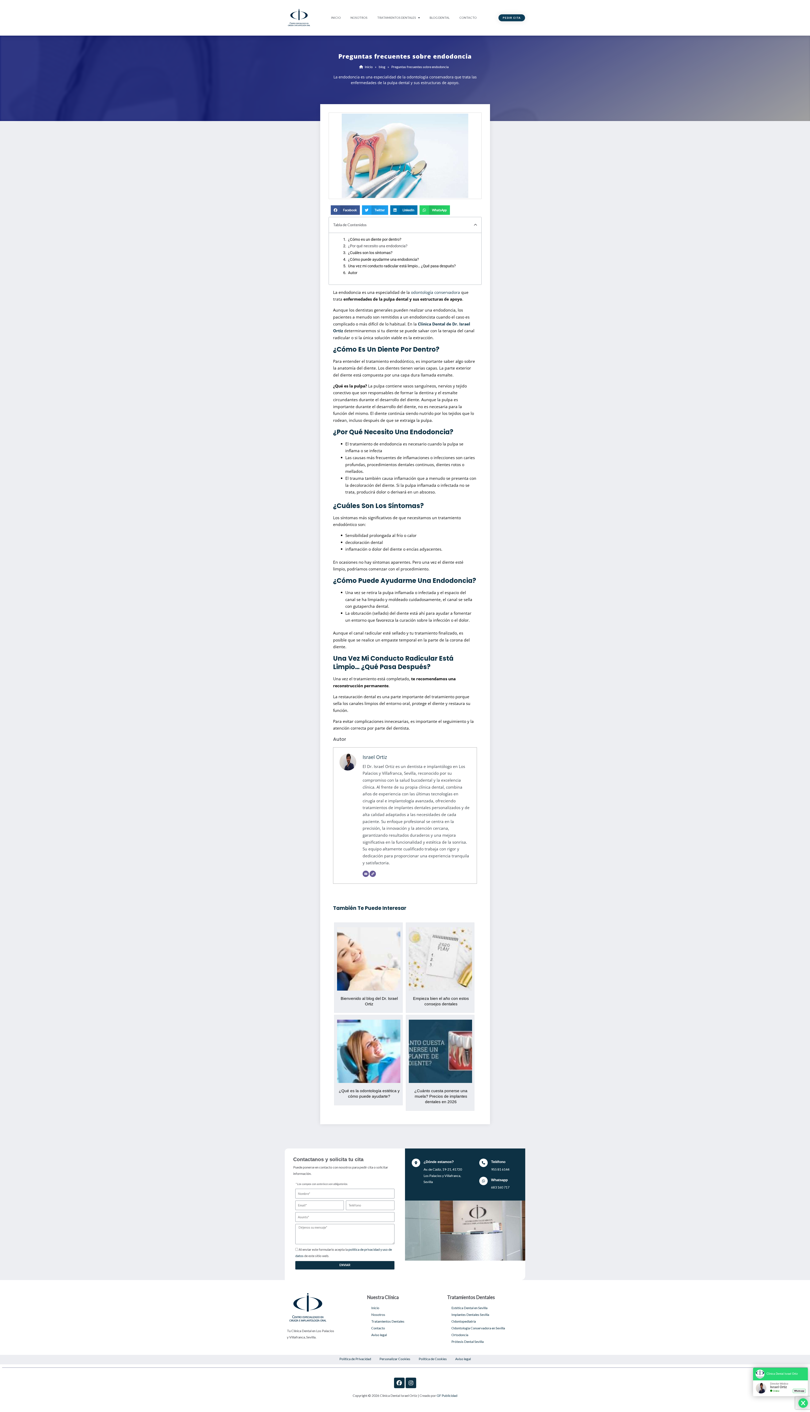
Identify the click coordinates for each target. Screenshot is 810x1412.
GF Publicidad (447, 1395)
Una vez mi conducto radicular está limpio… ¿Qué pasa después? (402, 266)
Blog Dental (440, 17)
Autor (352, 273)
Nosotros (359, 17)
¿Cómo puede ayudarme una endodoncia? (383, 259)
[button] (345, 210)
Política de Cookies (433, 1359)
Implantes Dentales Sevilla (470, 1314)
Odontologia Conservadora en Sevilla (478, 1328)
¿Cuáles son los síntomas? (370, 253)
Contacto (468, 17)
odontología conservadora (435, 292)
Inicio (336, 17)
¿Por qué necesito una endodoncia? (378, 246)
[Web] (373, 874)
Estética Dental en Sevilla (469, 1308)
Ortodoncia (459, 1335)
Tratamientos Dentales (396, 17)
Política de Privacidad (355, 1359)
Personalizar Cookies (394, 1359)
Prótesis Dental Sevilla (467, 1341)
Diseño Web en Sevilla (405, 1406)
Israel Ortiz (375, 757)
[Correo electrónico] (366, 874)
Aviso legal (379, 1335)
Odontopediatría (463, 1321)
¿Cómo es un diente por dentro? (374, 239)
